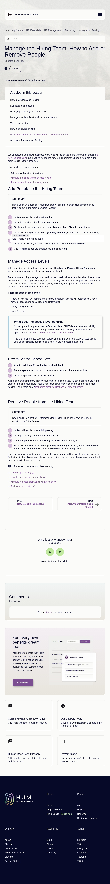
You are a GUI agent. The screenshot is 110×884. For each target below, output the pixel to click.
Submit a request (36, 80)
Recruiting (70, 30)
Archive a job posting (21, 486)
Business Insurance (87, 818)
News (50, 844)
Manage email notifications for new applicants (33, 117)
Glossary (51, 852)
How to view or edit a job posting (27, 477)
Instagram (82, 848)
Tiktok (80, 861)
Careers (9, 857)
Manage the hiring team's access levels (31, 178)
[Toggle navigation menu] (100, 14)
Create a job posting (21, 472)
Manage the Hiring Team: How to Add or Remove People (39, 134)
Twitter (80, 844)
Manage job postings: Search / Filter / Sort (32, 481)
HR (79, 805)
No (60, 552)
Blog (49, 840)
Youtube (81, 857)
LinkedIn (81, 840)
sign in (48, 612)
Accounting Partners (15, 852)
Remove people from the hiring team (29, 182)
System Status (69, 754)
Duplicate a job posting (22, 106)
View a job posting (19, 123)
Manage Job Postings (89, 30)
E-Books (51, 848)
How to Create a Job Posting (24, 100)
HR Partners (11, 848)
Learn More (22, 682)
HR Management (52, 30)
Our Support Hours (71, 718)
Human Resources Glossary (24, 754)
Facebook (82, 852)
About (8, 840)
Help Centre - (60, 814)
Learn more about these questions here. (53, 332)
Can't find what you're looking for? (27, 718)
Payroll (81, 809)
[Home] (10, 14)
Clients (8, 844)
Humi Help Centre (14, 30)
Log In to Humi (54, 809)
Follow (15, 69)
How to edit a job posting (22, 129)
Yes (50, 552)
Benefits (81, 814)
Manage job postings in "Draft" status (29, 111)
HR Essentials (33, 30)
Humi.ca (51, 805)
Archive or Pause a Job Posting (26, 140)
